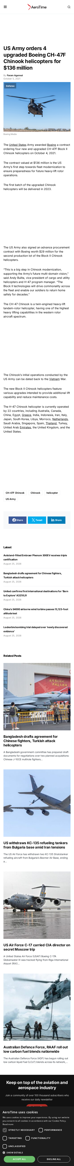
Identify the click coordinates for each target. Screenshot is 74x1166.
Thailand (51, 423)
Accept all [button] (19, 1159)
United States (17, 144)
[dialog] (37, 1136)
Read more (8, 1124)
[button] (5, 7)
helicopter (52, 492)
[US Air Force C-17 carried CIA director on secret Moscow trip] (37, 905)
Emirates (25, 427)
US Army (11, 498)
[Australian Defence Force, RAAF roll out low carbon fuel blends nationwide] (37, 1007)
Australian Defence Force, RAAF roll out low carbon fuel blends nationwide (35, 1049)
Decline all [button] (54, 1159)
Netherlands (60, 419)
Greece (26, 415)
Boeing (51, 144)
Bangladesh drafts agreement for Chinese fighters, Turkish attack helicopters (30, 740)
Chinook (35, 492)
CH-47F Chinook (15, 492)
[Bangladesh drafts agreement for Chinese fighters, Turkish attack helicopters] (37, 696)
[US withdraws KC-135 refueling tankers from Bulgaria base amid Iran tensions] (37, 803)
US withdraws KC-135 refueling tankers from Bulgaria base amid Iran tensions (35, 845)
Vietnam (54, 379)
